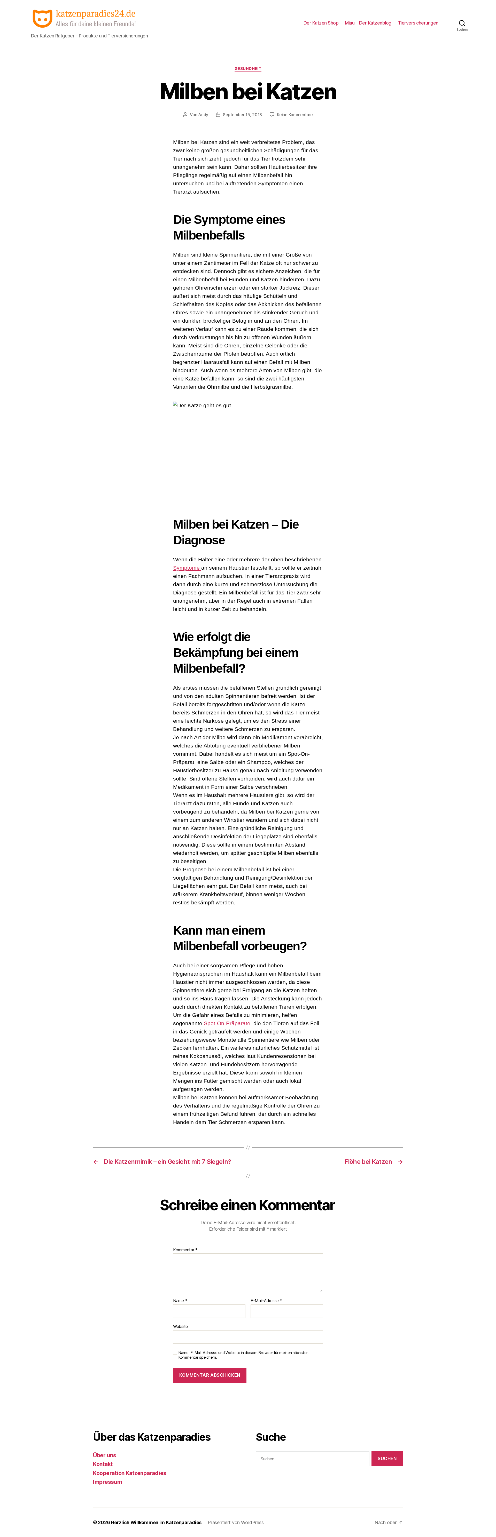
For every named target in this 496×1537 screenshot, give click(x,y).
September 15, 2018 (242, 114)
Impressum (107, 1482)
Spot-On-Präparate (227, 1023)
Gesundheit (248, 68)
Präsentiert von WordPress (236, 1522)
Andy (203, 114)
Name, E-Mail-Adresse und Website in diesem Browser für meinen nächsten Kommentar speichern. (243, 1355)
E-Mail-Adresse (266, 1301)
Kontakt (103, 1464)
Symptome (187, 568)
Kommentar (185, 1250)
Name (180, 1301)
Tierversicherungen (418, 23)
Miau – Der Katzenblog (368, 23)
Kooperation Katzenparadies (129, 1473)
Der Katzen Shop (321, 23)
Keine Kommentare (295, 114)
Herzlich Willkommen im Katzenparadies (156, 1522)
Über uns (104, 1455)
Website (180, 1326)
